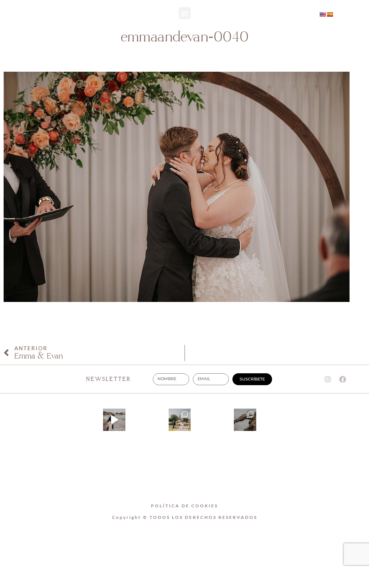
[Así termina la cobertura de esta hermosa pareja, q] (245, 420)
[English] (322, 14)
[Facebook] (343, 379)
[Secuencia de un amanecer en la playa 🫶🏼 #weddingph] (114, 420)
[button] (185, 13)
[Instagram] (267, 15)
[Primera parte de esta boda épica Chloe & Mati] (180, 420)
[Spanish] (329, 14)
